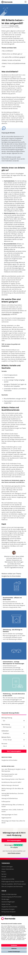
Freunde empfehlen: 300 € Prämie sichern (14, 884)
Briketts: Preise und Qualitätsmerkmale (13, 63)
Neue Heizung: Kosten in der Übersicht (13, 779)
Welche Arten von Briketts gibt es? (12, 54)
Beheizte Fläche (6, 737)
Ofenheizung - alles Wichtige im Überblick (12, 630)
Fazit (3, 66)
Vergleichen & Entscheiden (9, 760)
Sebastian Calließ (13, 26)
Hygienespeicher (6, 818)
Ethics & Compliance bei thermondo (12, 886)
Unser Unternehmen (8, 869)
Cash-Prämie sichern (14, 853)
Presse (4, 871)
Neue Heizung (6, 724)
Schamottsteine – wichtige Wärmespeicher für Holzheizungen (13, 662)
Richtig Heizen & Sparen (9, 912)
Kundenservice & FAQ (8, 879)
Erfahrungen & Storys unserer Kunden (13, 881)
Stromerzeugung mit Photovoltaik (11, 897)
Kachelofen (16, 312)
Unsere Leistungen (7, 866)
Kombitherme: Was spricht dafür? (11, 782)
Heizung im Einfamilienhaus (10, 798)
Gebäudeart (5, 731)
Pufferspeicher (6, 801)
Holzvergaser (5, 538)
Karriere (4, 874)
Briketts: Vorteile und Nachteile (11, 60)
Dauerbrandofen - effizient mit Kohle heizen (12, 598)
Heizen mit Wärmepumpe (9, 894)
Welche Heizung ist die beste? (10, 785)
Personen (4, 743)
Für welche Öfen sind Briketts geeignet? (13, 57)
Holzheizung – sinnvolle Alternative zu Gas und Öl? (14, 694)
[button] (25, 2)
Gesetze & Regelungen (8, 902)
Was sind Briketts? (7, 51)
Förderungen (5, 899)
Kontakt (4, 876)
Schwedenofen (6, 314)
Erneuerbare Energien (8, 909)
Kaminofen (21, 207)
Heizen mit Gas (6, 904)
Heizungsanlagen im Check (9, 814)
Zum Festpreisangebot (14, 751)
